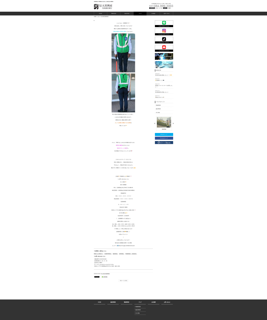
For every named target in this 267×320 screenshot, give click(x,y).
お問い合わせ (167, 302)
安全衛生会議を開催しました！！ (162, 74)
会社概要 (154, 302)
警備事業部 (106, 16)
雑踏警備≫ (115, 253)
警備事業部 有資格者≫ (131, 253)
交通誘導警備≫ (108, 253)
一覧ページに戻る (123, 280)
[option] (164, 123)
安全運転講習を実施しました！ (162, 91)
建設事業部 (158, 108)
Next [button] (173, 123)
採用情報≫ (121, 253)
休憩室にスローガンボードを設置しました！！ (164, 85)
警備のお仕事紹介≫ (98, 253)
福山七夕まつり (159, 96)
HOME (95, 16)
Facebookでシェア (164, 138)
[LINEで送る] (105, 276)
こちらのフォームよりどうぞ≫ (106, 264)
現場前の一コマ (159, 79)
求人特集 (102, 16)
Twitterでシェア (164, 134)
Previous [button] (154, 123)
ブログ (98, 16)
